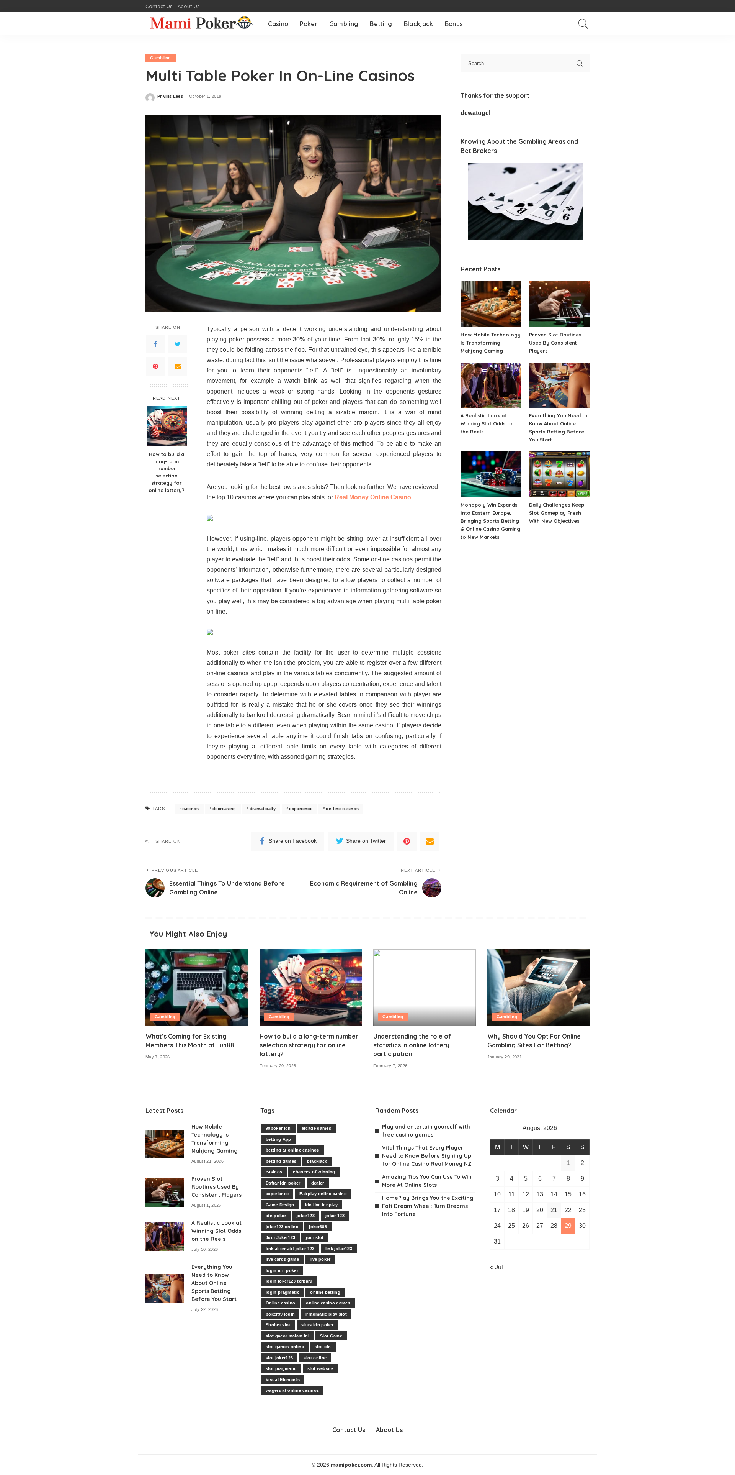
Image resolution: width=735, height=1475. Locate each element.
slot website (320, 1368)
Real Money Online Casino (373, 497)
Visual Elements (283, 1379)
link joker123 (338, 1248)
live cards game (282, 1259)
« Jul (496, 1267)
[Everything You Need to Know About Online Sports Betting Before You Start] (559, 385)
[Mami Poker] (200, 23)
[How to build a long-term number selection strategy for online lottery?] (167, 426)
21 (553, 1210)
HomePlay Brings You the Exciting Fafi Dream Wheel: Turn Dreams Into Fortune (428, 1205)
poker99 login (280, 1314)
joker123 (306, 1215)
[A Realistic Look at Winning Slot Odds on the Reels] (491, 385)
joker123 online (282, 1226)
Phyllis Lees (170, 96)
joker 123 (335, 1215)
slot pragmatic (281, 1368)
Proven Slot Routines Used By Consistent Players (555, 342)
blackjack (317, 1161)
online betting (325, 1292)
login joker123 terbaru (289, 1281)
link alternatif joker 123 (290, 1248)
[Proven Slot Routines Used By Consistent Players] (559, 304)
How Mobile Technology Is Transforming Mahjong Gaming (491, 342)
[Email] (177, 366)
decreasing (224, 808)
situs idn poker (317, 1324)
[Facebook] (155, 344)
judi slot (314, 1237)
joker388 (318, 1226)
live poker (320, 1259)
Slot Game (331, 1336)
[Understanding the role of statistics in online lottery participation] (424, 987)
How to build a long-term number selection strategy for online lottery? (167, 472)
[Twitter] (177, 344)
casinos (190, 808)
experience (300, 808)
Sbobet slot (278, 1324)
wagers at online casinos (292, 1390)
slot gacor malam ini (287, 1336)
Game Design (280, 1205)
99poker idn (278, 1128)
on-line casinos (342, 808)
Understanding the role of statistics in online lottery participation (412, 1045)
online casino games (328, 1303)
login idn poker (282, 1270)
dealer (317, 1183)
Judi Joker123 (280, 1237)
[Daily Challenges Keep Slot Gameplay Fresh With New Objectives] (559, 474)
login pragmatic (282, 1292)
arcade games (316, 1128)
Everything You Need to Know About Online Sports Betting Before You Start (214, 1283)
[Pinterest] (155, 366)
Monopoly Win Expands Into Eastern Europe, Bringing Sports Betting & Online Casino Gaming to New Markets (490, 521)
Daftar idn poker (283, 1183)
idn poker (276, 1215)
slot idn (323, 1346)
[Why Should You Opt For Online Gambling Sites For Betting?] (538, 987)
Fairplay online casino (323, 1193)
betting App (278, 1139)
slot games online (285, 1346)
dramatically (263, 808)
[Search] (583, 23)
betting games (281, 1161)
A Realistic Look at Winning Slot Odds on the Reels (487, 423)
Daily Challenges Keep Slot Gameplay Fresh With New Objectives (556, 513)
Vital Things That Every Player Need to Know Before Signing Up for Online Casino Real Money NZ (427, 1155)
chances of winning (314, 1172)
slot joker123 (279, 1357)
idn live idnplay (321, 1205)
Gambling (160, 58)
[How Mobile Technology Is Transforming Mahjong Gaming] (491, 304)
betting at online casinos (292, 1150)
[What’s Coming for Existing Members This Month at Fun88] (196, 987)
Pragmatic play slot (326, 1314)
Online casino (280, 1303)
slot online (315, 1357)
